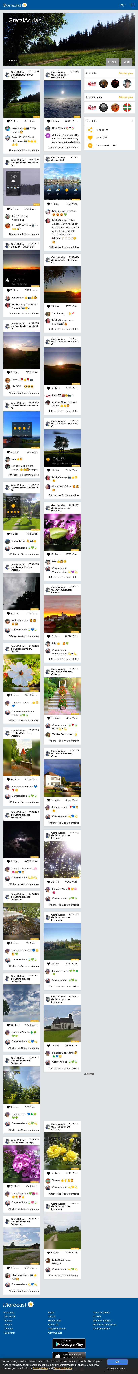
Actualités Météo (57, 1329)
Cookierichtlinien (101, 1329)
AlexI (14, 215)
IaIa (14, 458)
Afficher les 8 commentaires (23, 1048)
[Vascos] (127, 107)
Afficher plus (126, 73)
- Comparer (9, 1333)
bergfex (56, 211)
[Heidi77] (92, 83)
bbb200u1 (17, 386)
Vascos (56, 1180)
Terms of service (101, 1312)
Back (14, 60)
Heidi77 (56, 395)
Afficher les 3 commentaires (24, 234)
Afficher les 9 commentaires (23, 802)
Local (127, 62)
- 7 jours (7, 1325)
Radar (51, 1312)
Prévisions (8, 1312)
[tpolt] (103, 107)
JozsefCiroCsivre (21, 225)
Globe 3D (53, 1325)
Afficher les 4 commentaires (24, 150)
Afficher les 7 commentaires (64, 329)
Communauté (55, 1333)
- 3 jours (7, 1320)
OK (117, 1362)
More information (116, 1368)
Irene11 (16, 379)
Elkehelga (17, 1275)
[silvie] (115, 83)
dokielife (57, 134)
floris (55, 486)
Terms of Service (62, 1368)
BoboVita (57, 128)
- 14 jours (8, 1329)
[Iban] (103, 83)
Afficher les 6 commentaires (23, 720)
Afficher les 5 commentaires (23, 554)
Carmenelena (19, 547)
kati (14, 620)
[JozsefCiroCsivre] (115, 107)
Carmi (15, 540)
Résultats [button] (91, 121)
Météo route (54, 1320)
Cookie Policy (40, 1368)
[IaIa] (127, 83)
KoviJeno (17, 128)
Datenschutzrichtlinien (104, 1325)
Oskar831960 (19, 137)
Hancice (16, 702)
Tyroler (56, 313)
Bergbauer (18, 297)
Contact (97, 1316)
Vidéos (52, 1316)
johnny (16, 465)
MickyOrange (19, 304)
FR (122, 5)
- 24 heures (9, 1316)
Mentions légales (102, 1320)
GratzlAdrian (18, 72)
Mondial (112, 62)
